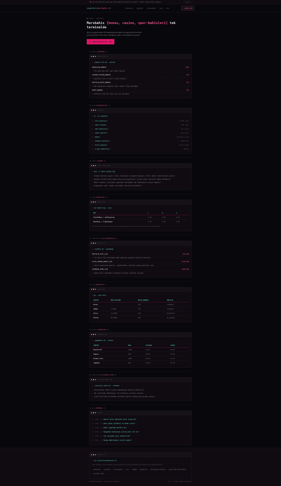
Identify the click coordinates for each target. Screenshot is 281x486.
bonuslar (129, 8)
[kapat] (187, 2)
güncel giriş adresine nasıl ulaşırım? (120, 419)
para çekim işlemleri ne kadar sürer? (119, 423)
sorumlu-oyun (99, 473)
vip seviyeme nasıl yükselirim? (117, 436)
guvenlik (143, 469)
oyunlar (140, 8)
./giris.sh (187, 8)
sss (168, 8)
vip (161, 8)
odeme (134, 469)
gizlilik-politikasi (177, 469)
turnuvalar (151, 8)
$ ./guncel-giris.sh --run (101, 42)
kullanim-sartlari (158, 469)
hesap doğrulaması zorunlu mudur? (118, 440)
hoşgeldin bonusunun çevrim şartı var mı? (121, 432)
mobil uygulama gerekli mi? (115, 427)
